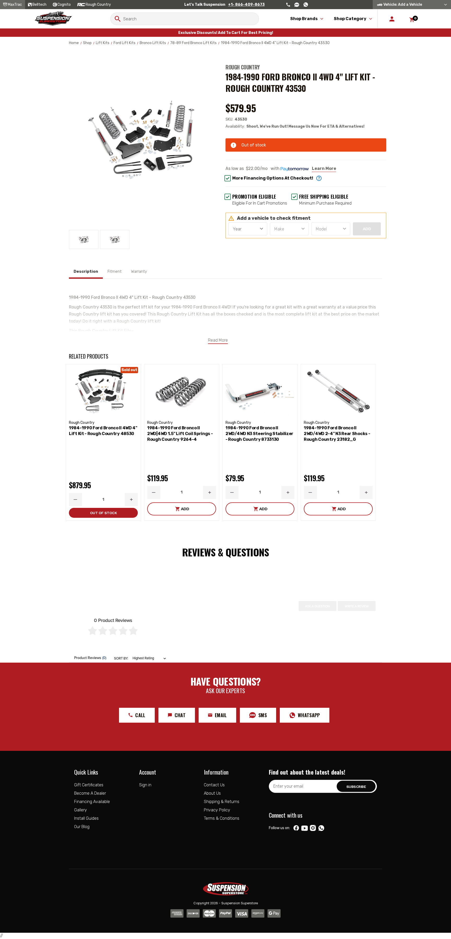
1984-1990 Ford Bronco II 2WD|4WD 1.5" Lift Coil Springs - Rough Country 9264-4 (180, 433)
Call (140, 715)
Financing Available (92, 801)
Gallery (80, 809)
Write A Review (357, 606)
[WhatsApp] (321, 828)
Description (86, 271)
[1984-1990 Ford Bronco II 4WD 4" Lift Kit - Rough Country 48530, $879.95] (103, 391)
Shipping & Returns (221, 801)
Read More (218, 340)
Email (221, 715)
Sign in (145, 784)
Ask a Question (317, 606)
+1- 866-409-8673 (246, 4)
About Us (212, 793)
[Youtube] (304, 828)
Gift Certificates (88, 784)
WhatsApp (309, 715)
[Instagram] (312, 828)
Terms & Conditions (221, 818)
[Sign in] (391, 18)
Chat (180, 715)
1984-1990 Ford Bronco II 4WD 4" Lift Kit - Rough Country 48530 (103, 430)
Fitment (115, 271)
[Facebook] (296, 828)
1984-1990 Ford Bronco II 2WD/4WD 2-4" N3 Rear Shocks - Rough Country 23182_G (337, 433)
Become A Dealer (90, 793)
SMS (262, 715)
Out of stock (103, 513)
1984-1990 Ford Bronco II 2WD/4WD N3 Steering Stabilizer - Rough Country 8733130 (259, 433)
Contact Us (214, 784)
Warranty (139, 271)
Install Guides (86, 818)
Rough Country (242, 67)
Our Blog (82, 826)
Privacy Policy (217, 809)
